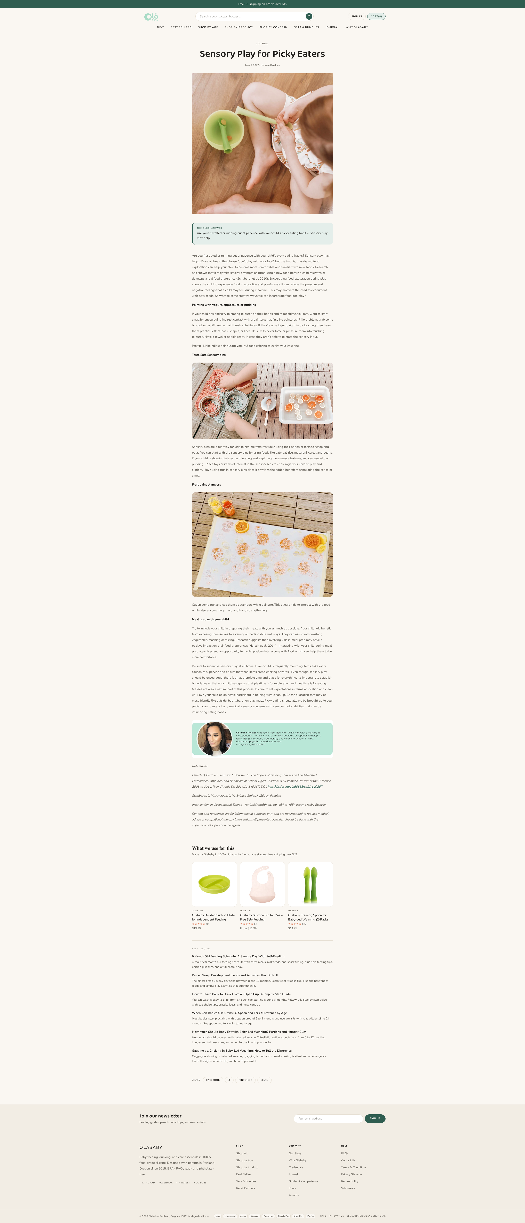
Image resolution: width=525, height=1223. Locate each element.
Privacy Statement (352, 1174)
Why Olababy (357, 27)
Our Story (295, 1153)
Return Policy (349, 1181)
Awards (294, 1195)
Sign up (375, 1118)
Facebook (213, 1080)
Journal (332, 27)
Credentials (296, 1167)
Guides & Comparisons (303, 1181)
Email (264, 1080)
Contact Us (348, 1160)
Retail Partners (245, 1188)
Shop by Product (239, 27)
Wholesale (348, 1188)
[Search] (309, 16)
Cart (376, 16)
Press (292, 1188)
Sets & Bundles (306, 27)
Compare (226, 867)
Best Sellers (181, 27)
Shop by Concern (273, 27)
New (160, 27)
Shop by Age (208, 27)
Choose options (214, 900)
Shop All (242, 1153)
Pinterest (245, 1080)
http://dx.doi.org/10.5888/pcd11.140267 (295, 787)
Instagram (147, 1182)
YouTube (200, 1182)
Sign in (357, 16)
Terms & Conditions (353, 1167)
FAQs (344, 1153)
